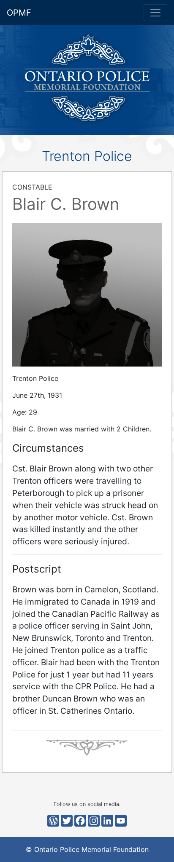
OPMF (19, 13)
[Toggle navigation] (155, 12)
